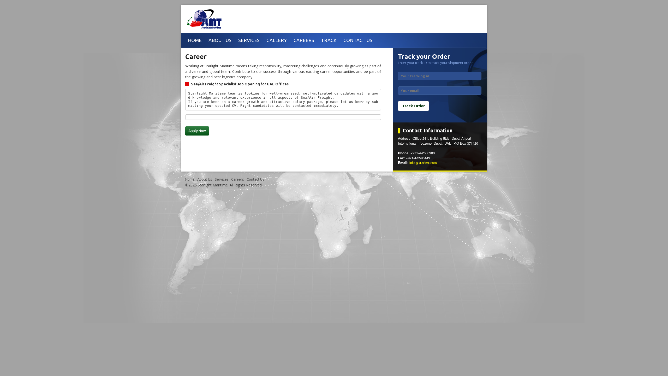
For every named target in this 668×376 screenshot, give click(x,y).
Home (195, 40)
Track (329, 40)
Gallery (276, 40)
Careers (304, 40)
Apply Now (197, 131)
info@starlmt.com (423, 162)
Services (249, 40)
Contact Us (357, 40)
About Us (219, 40)
